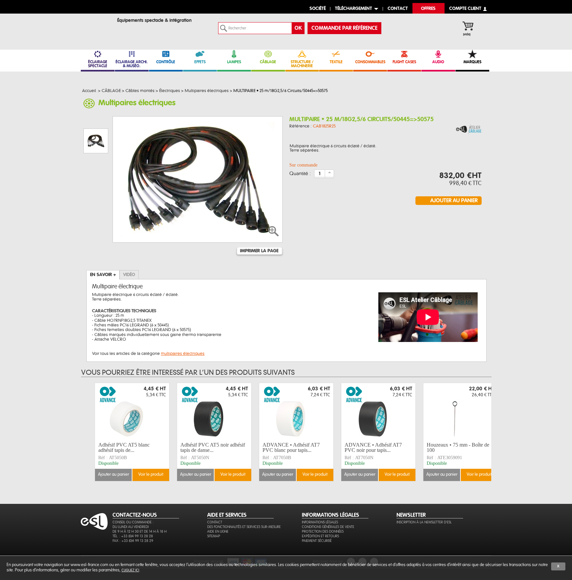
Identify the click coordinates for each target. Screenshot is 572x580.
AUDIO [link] (438, 62)
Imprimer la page (259, 251)
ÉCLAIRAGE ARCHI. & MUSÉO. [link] (132, 64)
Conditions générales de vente (328, 527)
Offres (428, 9)
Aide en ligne (217, 531)
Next (492, 432)
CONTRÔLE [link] (165, 62)
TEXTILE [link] (336, 62)
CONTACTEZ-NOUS (135, 515)
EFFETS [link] (200, 62)
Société (318, 9)
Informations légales (320, 522)
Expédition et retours (320, 536)
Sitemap (213, 536)
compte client (465, 9)
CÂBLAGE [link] (268, 62)
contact (398, 9)
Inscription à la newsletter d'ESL (424, 522)
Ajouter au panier (113, 474)
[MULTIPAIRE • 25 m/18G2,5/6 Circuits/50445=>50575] (469, 129)
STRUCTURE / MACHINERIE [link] (302, 64)
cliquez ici (130, 570)
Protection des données (323, 531)
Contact (214, 522)
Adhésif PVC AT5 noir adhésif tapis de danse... (212, 447)
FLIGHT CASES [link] (404, 62)
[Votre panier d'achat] (471, 27)
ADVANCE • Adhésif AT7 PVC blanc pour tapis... (291, 447)
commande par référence (344, 28)
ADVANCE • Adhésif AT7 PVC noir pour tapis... (373, 447)
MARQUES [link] (472, 62)
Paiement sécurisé (317, 541)
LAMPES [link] (234, 62)
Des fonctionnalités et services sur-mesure (244, 527)
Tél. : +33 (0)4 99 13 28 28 (133, 536)
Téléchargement (353, 9)
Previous (90, 432)
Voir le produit (150, 474)
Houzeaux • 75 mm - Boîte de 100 (458, 447)
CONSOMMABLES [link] (370, 62)
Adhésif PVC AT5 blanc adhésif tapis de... (124, 447)
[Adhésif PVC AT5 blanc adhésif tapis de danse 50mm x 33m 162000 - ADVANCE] (132, 411)
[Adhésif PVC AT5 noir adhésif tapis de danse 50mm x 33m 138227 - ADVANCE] (214, 411)
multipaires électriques (183, 354)
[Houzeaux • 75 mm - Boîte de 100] (460, 411)
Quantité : (300, 173)
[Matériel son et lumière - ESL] (99, 22)
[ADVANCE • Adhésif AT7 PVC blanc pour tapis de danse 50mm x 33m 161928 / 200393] (296, 411)
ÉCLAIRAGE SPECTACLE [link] (97, 64)
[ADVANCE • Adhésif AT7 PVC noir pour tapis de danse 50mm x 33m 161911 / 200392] (378, 411)
